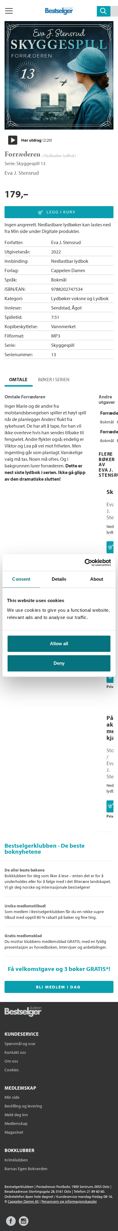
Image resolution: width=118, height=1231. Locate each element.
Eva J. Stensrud (22, 172)
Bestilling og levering (23, 1106)
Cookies (12, 1069)
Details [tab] (59, 579)
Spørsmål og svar (20, 1043)
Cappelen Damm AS (23, 1201)
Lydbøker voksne (68, 298)
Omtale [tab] (18, 379)
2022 (56, 252)
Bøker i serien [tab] (54, 379)
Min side (12, 1097)
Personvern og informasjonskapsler (69, 1201)
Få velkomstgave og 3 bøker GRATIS (57, 968)
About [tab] (96, 579)
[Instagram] (23, 1224)
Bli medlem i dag (58, 987)
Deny (59, 663)
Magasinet (14, 1132)
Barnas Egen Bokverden (26, 1168)
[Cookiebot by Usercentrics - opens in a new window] (85, 563)
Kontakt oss (15, 1052)
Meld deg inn (16, 1114)
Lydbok (101, 298)
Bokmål (59, 280)
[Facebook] (11, 1224)
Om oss (11, 1061)
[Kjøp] (111, 547)
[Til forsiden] (59, 13)
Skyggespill (28, 163)
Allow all (59, 643)
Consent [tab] (21, 579)
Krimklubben (16, 1160)
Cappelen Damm (68, 270)
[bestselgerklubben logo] (23, 1012)
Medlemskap (16, 1123)
